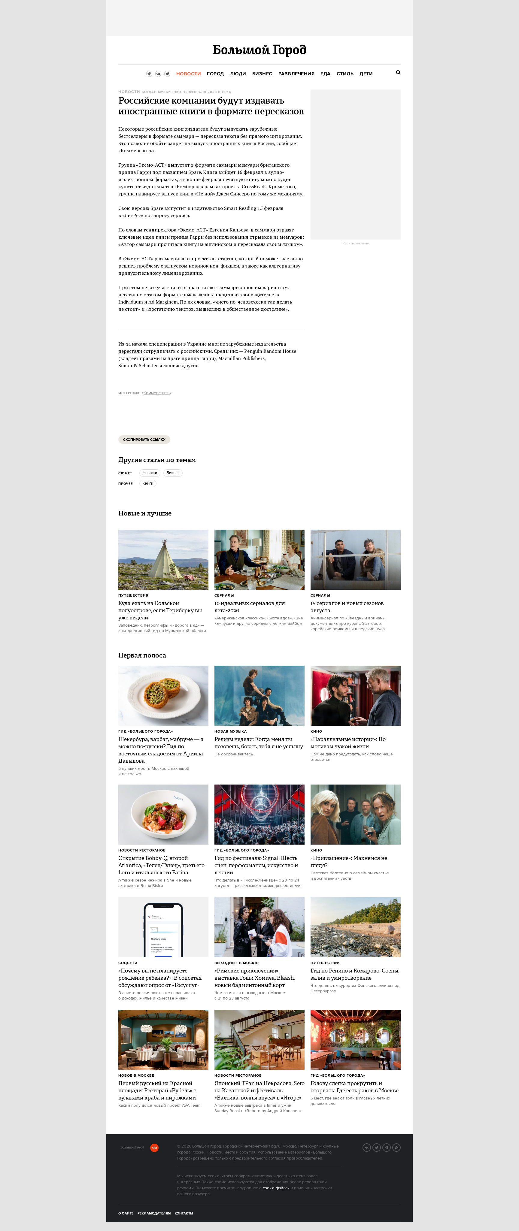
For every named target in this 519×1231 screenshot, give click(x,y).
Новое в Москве (136, 1075)
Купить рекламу (356, 243)
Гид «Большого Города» (145, 731)
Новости (129, 92)
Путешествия (133, 595)
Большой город (132, 1148)
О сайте (126, 1213)
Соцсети (128, 963)
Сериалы (224, 595)
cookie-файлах (276, 1188)
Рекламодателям (154, 1213)
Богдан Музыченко (161, 92)
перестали (130, 351)
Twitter (380, 1147)
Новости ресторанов (142, 850)
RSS (400, 1147)
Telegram (390, 1147)
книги (148, 483)
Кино (316, 731)
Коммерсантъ (157, 393)
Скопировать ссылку (144, 439)
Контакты (184, 1213)
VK (370, 1147)
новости (150, 472)
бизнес (173, 472)
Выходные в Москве (237, 963)
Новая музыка (230, 731)
